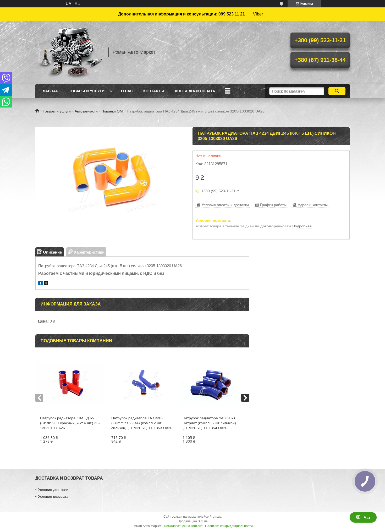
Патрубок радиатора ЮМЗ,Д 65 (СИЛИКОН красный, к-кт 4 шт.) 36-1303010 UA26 (70, 423)
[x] (46, 284)
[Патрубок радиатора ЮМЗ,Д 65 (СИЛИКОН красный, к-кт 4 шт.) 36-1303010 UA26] (70, 384)
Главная (49, 91)
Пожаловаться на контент (183, 526)
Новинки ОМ (112, 111)
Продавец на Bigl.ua (193, 521)
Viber (258, 14)
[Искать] (336, 91)
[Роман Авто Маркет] (69, 52)
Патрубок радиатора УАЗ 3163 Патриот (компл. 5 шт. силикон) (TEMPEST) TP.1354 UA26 (209, 423)
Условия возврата (53, 496)
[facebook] (40, 284)
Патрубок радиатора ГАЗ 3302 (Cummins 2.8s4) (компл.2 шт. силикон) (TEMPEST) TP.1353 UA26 (141, 423)
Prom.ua (216, 516)
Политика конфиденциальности (229, 526)
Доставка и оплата (195, 91)
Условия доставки (53, 489)
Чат (367, 517)
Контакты (153, 91)
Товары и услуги (86, 91)
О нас (127, 91)
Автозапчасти (86, 111)
